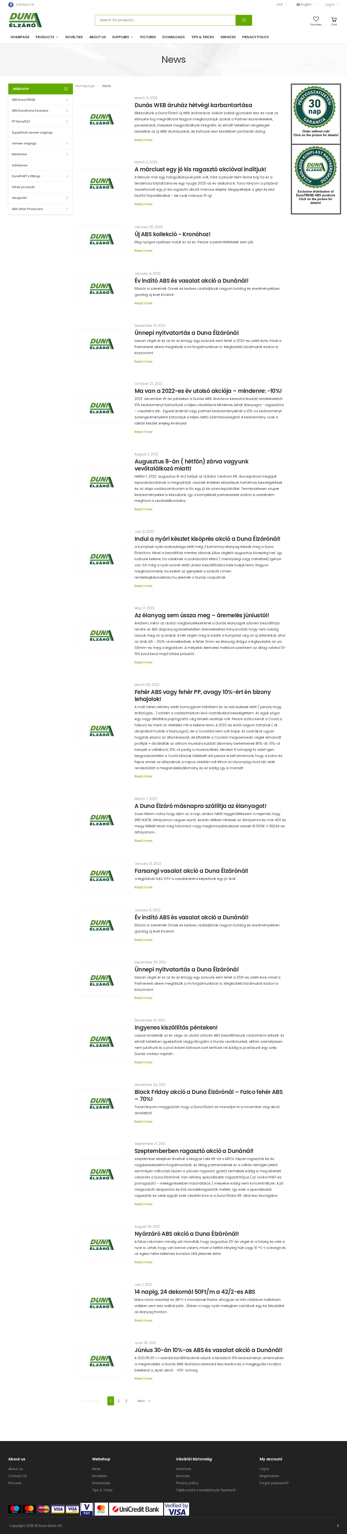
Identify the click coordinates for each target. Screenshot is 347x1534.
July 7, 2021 (143, 1284)
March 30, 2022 (147, 684)
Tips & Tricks (202, 37)
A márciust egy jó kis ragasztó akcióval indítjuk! (200, 169)
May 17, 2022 (144, 608)
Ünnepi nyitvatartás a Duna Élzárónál (186, 333)
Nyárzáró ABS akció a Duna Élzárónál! (187, 1234)
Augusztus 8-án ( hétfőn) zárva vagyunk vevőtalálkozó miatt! (191, 465)
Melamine (19, 154)
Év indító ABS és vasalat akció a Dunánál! (191, 281)
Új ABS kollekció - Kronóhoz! (172, 234)
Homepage (20, 37)
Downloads (173, 37)
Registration (269, 1476)
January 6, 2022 (148, 910)
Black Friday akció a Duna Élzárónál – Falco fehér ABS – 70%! (209, 1095)
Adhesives (20, 165)
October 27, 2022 (148, 383)
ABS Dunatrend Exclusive (30, 110)
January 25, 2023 (148, 227)
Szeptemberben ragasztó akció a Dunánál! (194, 1151)
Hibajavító (19, 198)
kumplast (315, 167)
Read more (143, 140)
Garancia (183, 1469)
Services (228, 37)
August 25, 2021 (147, 1226)
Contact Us (25, 4)
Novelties (74, 37)
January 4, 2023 (148, 273)
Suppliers (120, 37)
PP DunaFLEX (21, 121)
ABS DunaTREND (23, 99)
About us (97, 37)
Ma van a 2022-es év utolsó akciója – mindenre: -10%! (208, 391)
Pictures (148, 37)
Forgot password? (274, 1483)
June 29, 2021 (145, 1343)
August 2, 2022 (146, 454)
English (306, 4)
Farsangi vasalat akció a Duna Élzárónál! (191, 871)
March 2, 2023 (146, 162)
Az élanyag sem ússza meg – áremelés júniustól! (202, 615)
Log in (329, 4)
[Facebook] (10, 4)
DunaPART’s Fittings (26, 176)
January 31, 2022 (148, 863)
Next (141, 1401)
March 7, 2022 (146, 798)
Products (45, 37)
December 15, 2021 (150, 1020)
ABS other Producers (27, 209)
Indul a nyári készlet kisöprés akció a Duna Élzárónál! (207, 539)
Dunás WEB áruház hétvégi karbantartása (193, 105)
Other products (23, 187)
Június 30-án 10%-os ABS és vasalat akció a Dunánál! (208, 1350)
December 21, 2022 (150, 325)
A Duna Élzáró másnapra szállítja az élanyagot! (200, 806)
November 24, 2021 (150, 1084)
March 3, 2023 (146, 98)
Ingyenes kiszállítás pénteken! (176, 1027)
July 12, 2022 (144, 531)
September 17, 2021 (150, 1143)
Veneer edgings (24, 143)
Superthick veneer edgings (32, 132)
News (96, 1469)
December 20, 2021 (150, 962)
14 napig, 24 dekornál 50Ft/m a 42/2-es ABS (195, 1292)
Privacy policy (255, 37)
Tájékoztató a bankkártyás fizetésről (206, 1490)
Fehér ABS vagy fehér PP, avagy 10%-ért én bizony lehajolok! (203, 695)
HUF (280, 4)
